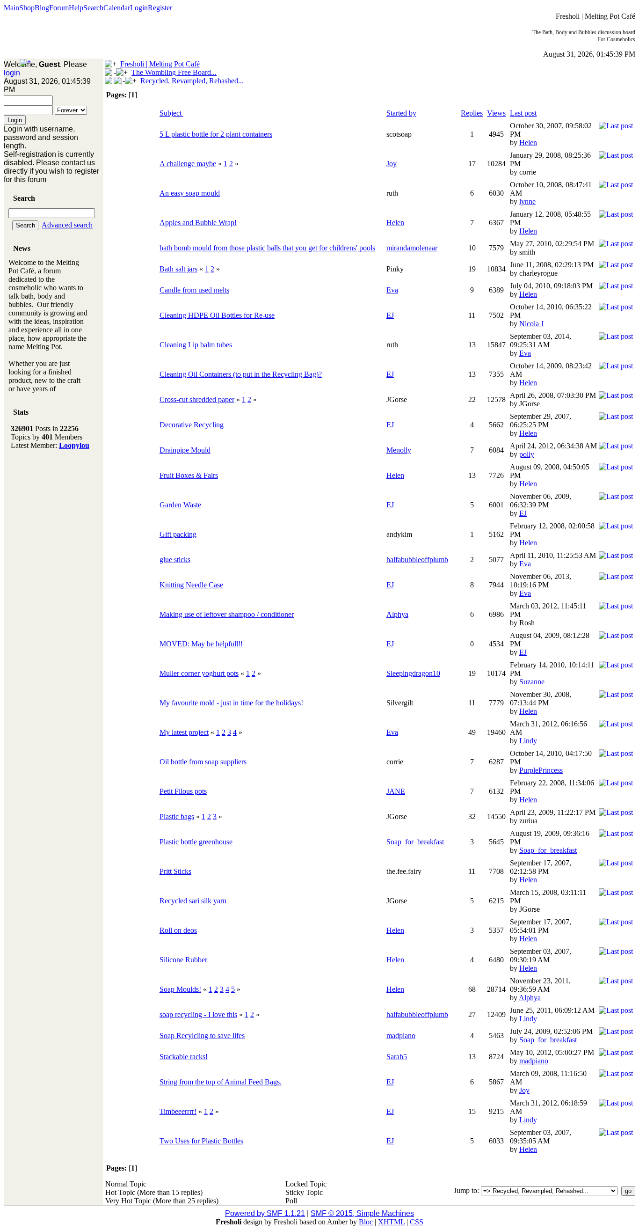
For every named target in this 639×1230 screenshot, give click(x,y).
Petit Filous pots (183, 791)
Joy (391, 164)
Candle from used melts (194, 290)
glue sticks (175, 560)
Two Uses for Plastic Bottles (201, 1141)
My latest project (184, 732)
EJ (390, 315)
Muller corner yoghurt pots (199, 673)
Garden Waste (180, 505)
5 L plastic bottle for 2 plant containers (216, 134)
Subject (171, 113)
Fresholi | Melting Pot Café (160, 64)
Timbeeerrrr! (178, 1111)
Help (76, 8)
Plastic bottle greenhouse (196, 842)
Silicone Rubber (183, 960)
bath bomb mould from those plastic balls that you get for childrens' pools (267, 248)
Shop (27, 8)
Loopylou (74, 445)
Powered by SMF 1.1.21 (265, 1213)
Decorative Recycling (192, 425)
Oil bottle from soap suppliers (203, 762)
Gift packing (178, 534)
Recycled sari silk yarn (193, 901)
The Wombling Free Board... (174, 72)
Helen (528, 142)
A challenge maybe (188, 164)
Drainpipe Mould (185, 450)
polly (526, 454)
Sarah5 (396, 1057)
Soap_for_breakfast (415, 842)
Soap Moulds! (180, 989)
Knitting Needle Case (191, 585)
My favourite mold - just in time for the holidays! (231, 703)
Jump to (465, 1190)
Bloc (366, 1222)
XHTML (391, 1222)
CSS (416, 1222)
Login (139, 8)
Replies (472, 113)
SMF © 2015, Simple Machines (362, 1213)
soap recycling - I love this (198, 1014)
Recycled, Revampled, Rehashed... (192, 81)
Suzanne (532, 682)
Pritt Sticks (175, 871)
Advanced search (67, 225)
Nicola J (531, 324)
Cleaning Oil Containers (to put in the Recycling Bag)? (241, 374)
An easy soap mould (190, 193)
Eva (392, 290)
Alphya (397, 614)
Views (496, 113)
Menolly (398, 450)
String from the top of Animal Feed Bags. (221, 1082)
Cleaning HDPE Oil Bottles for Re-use (217, 315)
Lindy (528, 741)
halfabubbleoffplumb (417, 560)
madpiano (400, 1036)
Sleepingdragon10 (413, 673)
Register (160, 8)
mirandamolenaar (411, 248)
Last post (523, 113)
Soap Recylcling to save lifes (202, 1036)
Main (11, 8)
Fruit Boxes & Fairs (189, 475)
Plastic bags (177, 816)
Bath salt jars (178, 269)
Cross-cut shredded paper (197, 399)
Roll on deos (178, 930)
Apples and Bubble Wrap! (198, 223)
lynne (527, 201)
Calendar (116, 8)
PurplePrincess (541, 770)
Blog (42, 8)
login (12, 73)
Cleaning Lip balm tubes (196, 345)
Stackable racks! (184, 1057)
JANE (395, 791)
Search (93, 8)
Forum (59, 8)
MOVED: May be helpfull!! (201, 644)
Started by (401, 113)
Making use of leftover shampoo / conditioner (227, 614)
